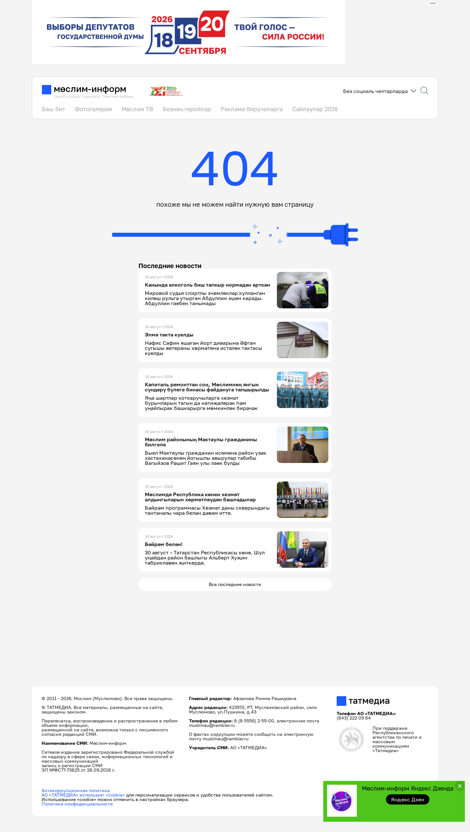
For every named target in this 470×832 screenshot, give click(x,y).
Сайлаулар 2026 (315, 108)
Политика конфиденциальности (77, 803)
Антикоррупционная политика (76, 790)
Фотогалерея (93, 108)
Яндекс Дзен (408, 799)
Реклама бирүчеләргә (252, 108)
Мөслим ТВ (137, 108)
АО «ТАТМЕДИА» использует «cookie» (83, 794)
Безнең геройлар (187, 108)
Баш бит (53, 108)
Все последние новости (235, 584)
